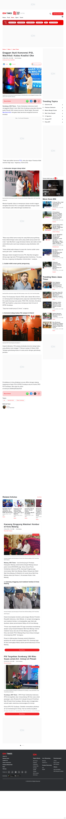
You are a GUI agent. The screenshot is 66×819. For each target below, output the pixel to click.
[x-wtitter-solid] (35, 102)
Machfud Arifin (13, 113)
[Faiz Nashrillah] (4, 417)
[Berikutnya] (42, 497)
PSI (22, 161)
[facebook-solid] (31, 102)
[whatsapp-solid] (27, 102)
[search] (50, 14)
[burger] (62, 17)
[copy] (39, 102)
